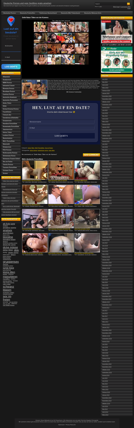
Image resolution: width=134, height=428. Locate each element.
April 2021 (105, 186)
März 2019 (105, 254)
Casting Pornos (8, 94)
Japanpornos (7, 129)
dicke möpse (33, 150)
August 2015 (106, 375)
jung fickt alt (28, 230)
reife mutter (34, 182)
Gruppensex (7, 120)
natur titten (52, 150)
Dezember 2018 (106, 262)
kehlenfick (40, 254)
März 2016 (105, 355)
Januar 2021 (106, 195)
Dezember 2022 (106, 130)
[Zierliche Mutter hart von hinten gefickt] (35, 170)
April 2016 (105, 353)
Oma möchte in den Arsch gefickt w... (58, 253)
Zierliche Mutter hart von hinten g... (32, 180)
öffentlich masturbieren (91, 206)
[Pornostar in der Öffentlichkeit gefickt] (35, 194)
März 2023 (105, 121)
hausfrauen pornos (56, 254)
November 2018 (106, 265)
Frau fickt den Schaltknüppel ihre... (84, 253)
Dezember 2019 (106, 228)
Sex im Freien (49, 148)
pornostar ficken (63, 206)
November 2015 (106, 367)
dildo (83, 206)
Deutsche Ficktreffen (27, 13)
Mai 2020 (105, 214)
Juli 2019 (105, 243)
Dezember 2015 (106, 364)
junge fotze (8, 268)
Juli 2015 (105, 378)
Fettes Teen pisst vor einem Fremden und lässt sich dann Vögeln (9, 183)
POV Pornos (7, 150)
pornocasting (7, 281)
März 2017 (105, 322)
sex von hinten (13, 302)
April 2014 (105, 412)
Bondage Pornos (9, 91)
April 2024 (105, 85)
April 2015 (105, 386)
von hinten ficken (42, 182)
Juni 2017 (105, 313)
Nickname (9, 46)
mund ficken (35, 230)
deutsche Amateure (10, 97)
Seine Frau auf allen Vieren (82, 229)
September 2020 (107, 203)
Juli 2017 (105, 310)
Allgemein (6, 76)
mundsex (13, 278)
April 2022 (105, 152)
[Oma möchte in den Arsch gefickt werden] (61, 242)
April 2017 (105, 319)
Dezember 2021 (106, 164)
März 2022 (105, 155)
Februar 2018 (106, 290)
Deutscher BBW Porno (80, 180)
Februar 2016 (106, 358)
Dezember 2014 (106, 398)
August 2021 (106, 175)
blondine (27, 206)
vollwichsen (14, 303)
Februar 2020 (106, 223)
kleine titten (9, 272)
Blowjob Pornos (8, 88)
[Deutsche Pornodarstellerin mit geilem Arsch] (61, 194)
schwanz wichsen (8, 294)
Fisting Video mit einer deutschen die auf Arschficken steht (9, 200)
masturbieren (81, 254)
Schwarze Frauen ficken (11, 158)
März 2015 (105, 389)
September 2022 (107, 138)
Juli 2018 (105, 276)
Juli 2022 (105, 144)
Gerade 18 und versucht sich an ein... (32, 253)
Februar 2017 (106, 324)
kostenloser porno (43, 150)
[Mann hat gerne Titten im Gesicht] (61, 170)
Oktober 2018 (106, 268)
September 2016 (107, 338)
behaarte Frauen (9, 85)
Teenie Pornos (8, 164)
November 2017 (106, 299)
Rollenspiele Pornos (10, 153)
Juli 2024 (105, 79)
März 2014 (105, 415)
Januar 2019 (106, 259)
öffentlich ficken (34, 206)
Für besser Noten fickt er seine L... (31, 229)
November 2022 (106, 133)
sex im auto (88, 254)
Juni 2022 (105, 147)
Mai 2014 (105, 409)
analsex (80, 206)
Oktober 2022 (106, 135)
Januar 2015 (106, 395)
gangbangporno (7, 259)
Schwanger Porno (9, 155)
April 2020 (105, 217)
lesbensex (11, 274)
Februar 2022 (106, 158)
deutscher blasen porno (31, 254)
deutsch (5, 241)
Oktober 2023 (106, 102)
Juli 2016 (105, 344)
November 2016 (106, 333)
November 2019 (106, 231)
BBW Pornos (7, 82)
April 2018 (105, 285)
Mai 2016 (105, 350)
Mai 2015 (105, 384)
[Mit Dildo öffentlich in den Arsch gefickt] (87, 194)
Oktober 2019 (106, 234)
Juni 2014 (105, 406)
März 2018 (105, 288)
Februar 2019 (106, 257)
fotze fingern (7, 256)
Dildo (5, 106)
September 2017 (107, 305)
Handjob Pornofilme (10, 123)
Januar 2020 (106, 226)
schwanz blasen (8, 288)
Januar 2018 (106, 293)
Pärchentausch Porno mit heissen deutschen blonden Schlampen (9, 192)
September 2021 (107, 172)
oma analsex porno (66, 254)
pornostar (41, 206)
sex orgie (5, 302)
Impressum (61, 424)
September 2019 (107, 237)
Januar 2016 (106, 361)
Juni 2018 (105, 279)
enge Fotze (28, 182)
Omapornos (7, 147)
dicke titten (8, 250)
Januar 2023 (106, 127)
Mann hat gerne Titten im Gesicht (57, 180)
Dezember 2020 (106, 197)
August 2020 (106, 206)
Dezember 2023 (106, 96)
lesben (5, 274)
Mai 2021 (105, 183)
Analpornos (7, 79)
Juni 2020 (105, 212)
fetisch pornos (93, 230)
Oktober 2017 (106, 302)
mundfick (6, 279)
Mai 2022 (105, 149)
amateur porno (9, 228)
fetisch (13, 255)
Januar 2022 (106, 161)
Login (100, 6)
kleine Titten (7, 132)
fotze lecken (6, 258)
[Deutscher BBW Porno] (87, 170)
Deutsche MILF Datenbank (70, 13)
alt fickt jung (9, 223)
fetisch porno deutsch (61, 182)
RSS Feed (116, 7)
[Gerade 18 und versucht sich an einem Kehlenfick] (35, 242)
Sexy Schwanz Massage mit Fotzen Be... (59, 229)
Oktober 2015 (106, 369)
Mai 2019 (105, 248)
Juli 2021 (105, 178)
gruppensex (11, 261)
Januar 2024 (106, 93)
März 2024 (105, 87)
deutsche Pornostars (10, 100)
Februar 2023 (106, 124)
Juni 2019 (105, 245)
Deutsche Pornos (9, 13)
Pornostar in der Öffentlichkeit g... (31, 204)
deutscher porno (9, 245)
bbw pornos (81, 182)
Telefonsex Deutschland (48, 13)
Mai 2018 (105, 282)
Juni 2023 (105, 113)
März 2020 (105, 220)
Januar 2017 (106, 327)
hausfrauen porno (8, 266)
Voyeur (5, 173)
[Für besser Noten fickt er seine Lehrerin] (35, 218)
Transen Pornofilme (10, 167)
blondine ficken (9, 240)
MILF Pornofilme (39, 148)
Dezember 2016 (106, 330)
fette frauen (87, 182)
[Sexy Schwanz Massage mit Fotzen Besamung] (61, 218)
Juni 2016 (105, 347)
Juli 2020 (105, 209)
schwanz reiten (8, 292)
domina (53, 182)
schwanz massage (63, 230)
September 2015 (107, 372)
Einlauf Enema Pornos (11, 109)
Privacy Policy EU (71, 424)
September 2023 (107, 104)
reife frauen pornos (8, 282)
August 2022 (106, 141)
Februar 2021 (106, 192)
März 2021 (105, 189)
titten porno (70, 182)
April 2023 (105, 118)
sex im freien (7, 298)
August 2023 (106, 107)
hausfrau (5, 264)
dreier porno (13, 253)
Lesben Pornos (8, 135)
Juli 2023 (105, 110)
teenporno (94, 254)
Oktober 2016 (106, 336)
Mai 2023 (105, 116)
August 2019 (106, 240)
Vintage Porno (8, 170)
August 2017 (106, 307)
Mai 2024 (105, 82)
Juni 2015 (105, 381)
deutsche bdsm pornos (83, 230)
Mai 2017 (105, 316)
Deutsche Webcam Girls (92, 13)
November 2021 (106, 166)
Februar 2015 (106, 392)
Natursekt (6, 144)
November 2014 (106, 400)
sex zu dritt (6, 303)
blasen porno (6, 235)
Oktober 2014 (106, 403)
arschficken (8, 233)
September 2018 (107, 271)
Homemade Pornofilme (11, 126)
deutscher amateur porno (10, 243)
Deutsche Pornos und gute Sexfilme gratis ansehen (27, 3)
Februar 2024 (106, 90)
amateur (5, 226)
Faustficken (7, 112)
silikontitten (70, 206)
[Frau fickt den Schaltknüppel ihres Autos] (87, 242)
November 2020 (106, 200)
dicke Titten (31, 148)
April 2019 (105, 251)
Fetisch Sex (7, 115)
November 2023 (106, 99)
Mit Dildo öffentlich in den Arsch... (83, 204)
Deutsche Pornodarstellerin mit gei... (58, 204)
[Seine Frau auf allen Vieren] (87, 218)
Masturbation (7, 138)
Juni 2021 (105, 181)
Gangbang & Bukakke (10, 117)
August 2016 (106, 341)
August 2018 (106, 274)
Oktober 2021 (106, 169)
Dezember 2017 (106, 296)
